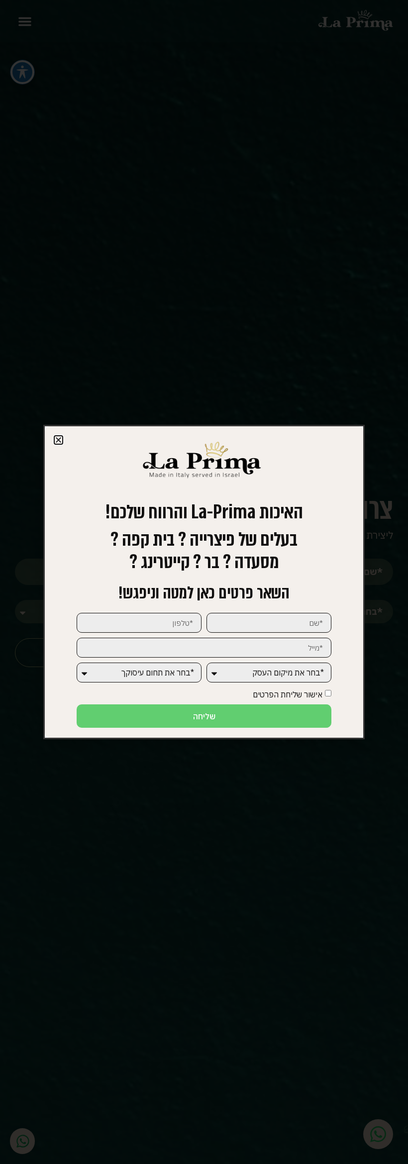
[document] (204, 582)
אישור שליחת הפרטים (287, 694)
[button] (58, 440)
